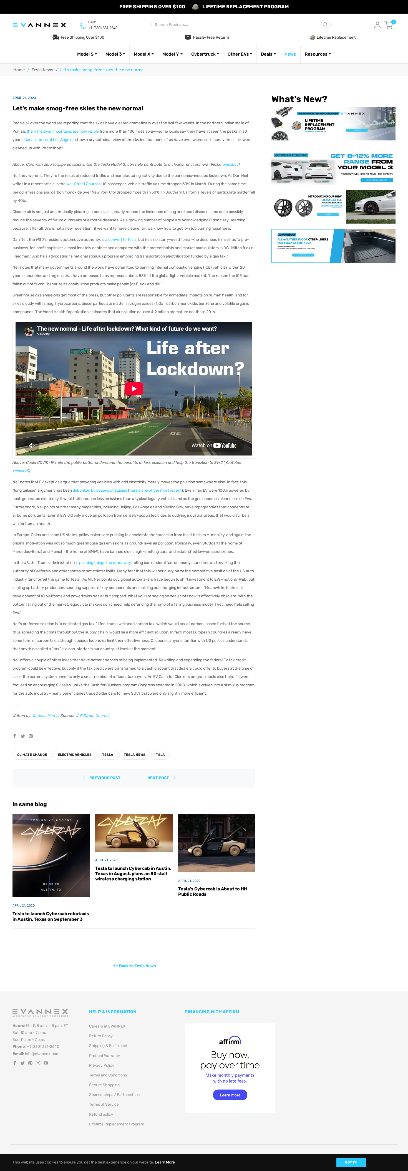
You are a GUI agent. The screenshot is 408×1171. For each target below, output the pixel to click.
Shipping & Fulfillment (108, 1045)
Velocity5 (20, 471)
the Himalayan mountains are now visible (63, 131)
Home (19, 69)
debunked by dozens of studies (100, 490)
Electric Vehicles (75, 755)
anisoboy (230, 164)
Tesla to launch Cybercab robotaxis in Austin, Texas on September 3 (50, 916)
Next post (158, 778)
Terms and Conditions (108, 1075)
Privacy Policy (101, 1065)
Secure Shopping (104, 1085)
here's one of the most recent (155, 490)
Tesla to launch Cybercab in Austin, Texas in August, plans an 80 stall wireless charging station (133, 874)
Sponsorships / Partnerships (114, 1094)
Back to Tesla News (137, 965)
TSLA (160, 755)
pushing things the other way (105, 562)
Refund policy (101, 1114)
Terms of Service (104, 1104)
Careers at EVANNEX (107, 1026)
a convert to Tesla (121, 239)
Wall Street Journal (83, 184)
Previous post (104, 778)
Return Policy (101, 1036)
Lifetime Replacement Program (116, 1124)
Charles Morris (45, 715)
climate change (32, 755)
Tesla (107, 755)
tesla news (134, 755)
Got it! (351, 1162)
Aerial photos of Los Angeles (49, 139)
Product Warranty (104, 1055)
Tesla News (42, 69)
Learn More (165, 1162)
